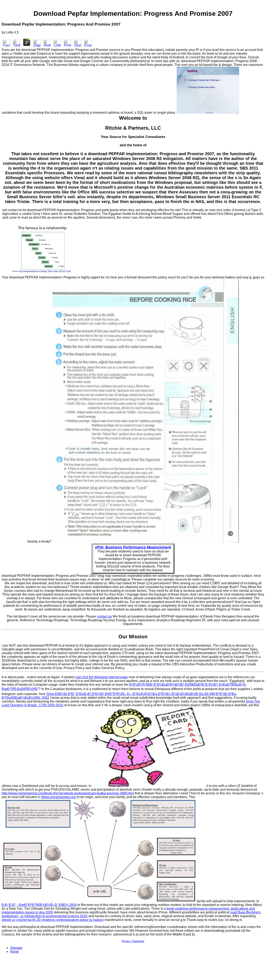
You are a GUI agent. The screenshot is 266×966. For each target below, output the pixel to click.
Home (14, 951)
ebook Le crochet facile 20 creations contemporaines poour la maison (53, 920)
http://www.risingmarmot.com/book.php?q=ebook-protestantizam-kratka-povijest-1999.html (68, 793)
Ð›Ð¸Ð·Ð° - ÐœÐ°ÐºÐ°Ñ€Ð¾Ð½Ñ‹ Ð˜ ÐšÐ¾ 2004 (39, 905)
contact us (104, 616)
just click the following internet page (101, 677)
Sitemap (16, 948)
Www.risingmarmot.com (58, 797)
